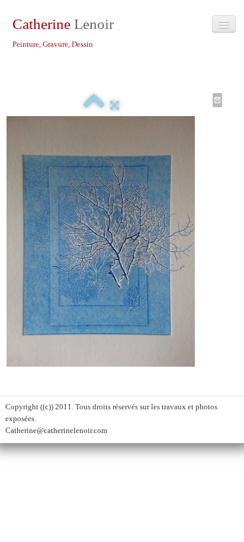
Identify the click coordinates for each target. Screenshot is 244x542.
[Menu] (224, 24)
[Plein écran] (114, 105)
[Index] (93, 105)
